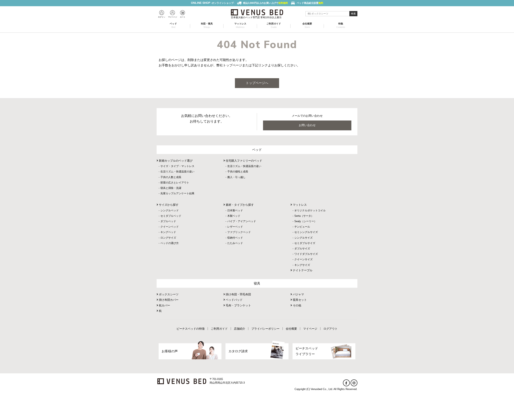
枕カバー (164, 305)
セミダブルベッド (170, 215)
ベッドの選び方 (169, 243)
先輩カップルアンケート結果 (177, 193)
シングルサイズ (303, 237)
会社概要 (307, 25)
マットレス (240, 25)
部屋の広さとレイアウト (174, 182)
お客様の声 (170, 351)
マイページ (310, 328)
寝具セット (299, 299)
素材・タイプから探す (239, 204)
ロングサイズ (168, 237)
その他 (296, 305)
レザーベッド (235, 226)
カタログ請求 (238, 351)
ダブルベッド (168, 221)
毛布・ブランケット (238, 305)
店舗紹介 (239, 328)
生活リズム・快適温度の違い (177, 171)
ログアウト (330, 328)
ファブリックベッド (239, 232)
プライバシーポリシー (265, 328)
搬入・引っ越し (236, 177)
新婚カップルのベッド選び (175, 160)
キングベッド (168, 232)
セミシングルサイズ (306, 232)
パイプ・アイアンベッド (241, 221)
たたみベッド (235, 243)
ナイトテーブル (302, 270)
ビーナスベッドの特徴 (190, 328)
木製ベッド (233, 215)
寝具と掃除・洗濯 (170, 187)
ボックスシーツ (168, 294)
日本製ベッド (235, 210)
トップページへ (257, 83)
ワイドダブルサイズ (306, 253)
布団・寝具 (207, 25)
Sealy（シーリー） (305, 221)
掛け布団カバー (168, 299)
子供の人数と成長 (170, 177)
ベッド (173, 25)
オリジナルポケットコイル (310, 210)
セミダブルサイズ (304, 243)
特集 (340, 25)
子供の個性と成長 (237, 171)
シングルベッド (169, 210)
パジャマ (298, 294)
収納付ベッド (235, 237)
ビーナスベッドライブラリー (307, 351)
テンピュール (302, 226)
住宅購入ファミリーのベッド (243, 160)
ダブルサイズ (302, 248)
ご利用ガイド (273, 25)
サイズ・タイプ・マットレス (177, 166)
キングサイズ (302, 264)
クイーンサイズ (303, 259)
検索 (353, 13)
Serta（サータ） (304, 215)
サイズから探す (168, 204)
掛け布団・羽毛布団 (238, 294)
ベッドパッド (234, 299)
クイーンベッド (169, 226)
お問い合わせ (307, 125)
